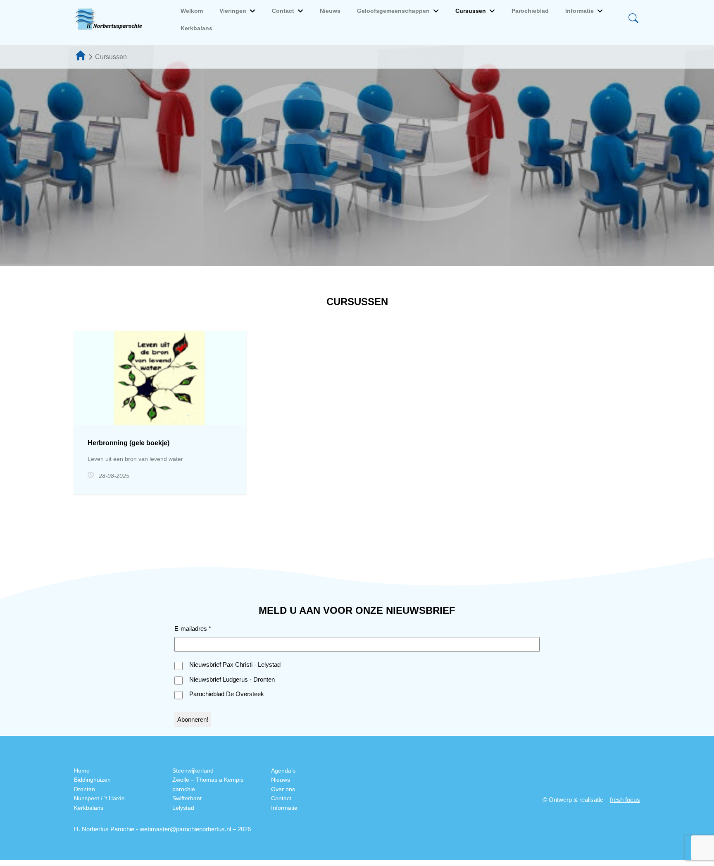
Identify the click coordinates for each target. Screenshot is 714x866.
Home (82, 770)
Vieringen (232, 10)
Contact (283, 10)
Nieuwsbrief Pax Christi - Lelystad (235, 664)
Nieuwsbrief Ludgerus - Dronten (232, 679)
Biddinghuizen (92, 779)
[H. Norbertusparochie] (111, 19)
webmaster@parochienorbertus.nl (185, 829)
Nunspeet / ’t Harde (99, 798)
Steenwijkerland (193, 770)
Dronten (84, 789)
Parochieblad (530, 10)
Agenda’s (283, 770)
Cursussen (470, 10)
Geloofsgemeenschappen (393, 10)
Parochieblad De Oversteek (226, 693)
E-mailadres (192, 628)
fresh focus (625, 799)
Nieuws (330, 10)
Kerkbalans (196, 28)
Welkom (192, 10)
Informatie (579, 10)
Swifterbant (187, 798)
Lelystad (183, 807)
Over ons (283, 789)
